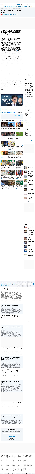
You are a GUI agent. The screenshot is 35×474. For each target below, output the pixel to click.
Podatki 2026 (26, 165)
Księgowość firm (3, 455)
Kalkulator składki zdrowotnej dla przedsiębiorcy (29, 103)
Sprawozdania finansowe (26, 461)
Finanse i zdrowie (19, 460)
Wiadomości (2, 283)
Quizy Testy (26, 134)
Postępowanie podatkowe (28, 117)
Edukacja (29, 6)
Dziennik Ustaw (13, 465)
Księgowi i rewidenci (6, 284)
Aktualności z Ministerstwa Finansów (14, 284)
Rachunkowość (27, 116)
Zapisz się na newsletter (19, 109)
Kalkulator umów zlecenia (28, 107)
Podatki (5, 283)
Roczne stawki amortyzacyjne (28, 131)
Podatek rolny (26, 132)
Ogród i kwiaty (30, 459)
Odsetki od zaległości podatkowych (29, 112)
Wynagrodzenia (8, 457)
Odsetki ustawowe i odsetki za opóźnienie (28, 123)
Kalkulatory (27, 102)
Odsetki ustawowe (25, 468)
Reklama (27, 473)
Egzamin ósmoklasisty (8, 470)
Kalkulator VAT (26, 111)
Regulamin (18, 473)
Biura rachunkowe (25, 455)
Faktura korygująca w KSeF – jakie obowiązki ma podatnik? (29, 91)
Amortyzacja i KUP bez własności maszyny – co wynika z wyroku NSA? (29, 96)
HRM (6, 460)
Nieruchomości (25, 6)
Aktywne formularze (29, 115)
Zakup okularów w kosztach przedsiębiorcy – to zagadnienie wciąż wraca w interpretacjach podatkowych (28, 85)
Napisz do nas (12, 109)
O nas (1, 473)
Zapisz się (11, 436)
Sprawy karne (13, 457)
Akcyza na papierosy (27, 133)
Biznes (9, 6)
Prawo (16, 6)
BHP (6, 459)
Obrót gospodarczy (14, 283)
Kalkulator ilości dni (27, 113)
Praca (12, 459)
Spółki (18, 457)
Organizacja (2, 465)
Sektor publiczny (13, 6)
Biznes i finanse (19, 456)
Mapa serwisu (30, 473)
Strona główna (2, 8)
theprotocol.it (30, 469)
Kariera (21, 473)
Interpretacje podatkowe (28, 135)
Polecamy (25, 224)
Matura (7, 469)
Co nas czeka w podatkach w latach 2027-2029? (29, 79)
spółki (17, 50)
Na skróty (30, 464)
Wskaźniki (27, 122)
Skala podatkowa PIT (27, 127)
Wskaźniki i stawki (25, 464)
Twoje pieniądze (19, 6)
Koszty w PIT (26, 128)
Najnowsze (29, 75)
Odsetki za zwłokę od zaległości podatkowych (29, 126)
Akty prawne (13, 464)
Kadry (7, 6)
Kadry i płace (2, 468)
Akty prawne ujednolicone (14, 469)
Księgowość (4, 6)
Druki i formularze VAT (27, 119)
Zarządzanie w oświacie (8, 468)
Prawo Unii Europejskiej (10, 8)
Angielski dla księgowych (4, 285)
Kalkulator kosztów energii (28, 109)
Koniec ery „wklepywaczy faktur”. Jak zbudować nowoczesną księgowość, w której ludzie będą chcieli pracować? (29, 77)
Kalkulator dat (26, 114)
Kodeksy (13, 470)
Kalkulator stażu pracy (20, 468)
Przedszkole (7, 465)
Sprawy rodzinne (13, 456)
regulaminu (12, 434)
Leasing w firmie (19, 459)
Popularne (26, 75)
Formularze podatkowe (31, 468)
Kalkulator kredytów (27, 110)
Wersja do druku (5, 109)
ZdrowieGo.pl (30, 465)
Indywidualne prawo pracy (9, 456)
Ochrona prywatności (5, 473)
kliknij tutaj (15, 439)
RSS (22, 473)
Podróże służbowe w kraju (26, 465)
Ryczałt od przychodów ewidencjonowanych (27, 130)
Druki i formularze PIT (27, 118)
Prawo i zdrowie (13, 461)
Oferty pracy (30, 470)
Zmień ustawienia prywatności (12, 473)
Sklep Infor (13, 460)
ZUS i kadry (2, 284)
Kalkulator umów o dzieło (28, 108)
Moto (22, 6)
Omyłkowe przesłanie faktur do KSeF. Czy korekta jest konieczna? (29, 93)
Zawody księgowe (2, 459)
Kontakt (25, 473)
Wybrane (32, 75)
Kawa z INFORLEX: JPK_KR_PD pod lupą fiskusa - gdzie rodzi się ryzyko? (29, 98)
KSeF (31, 6)
